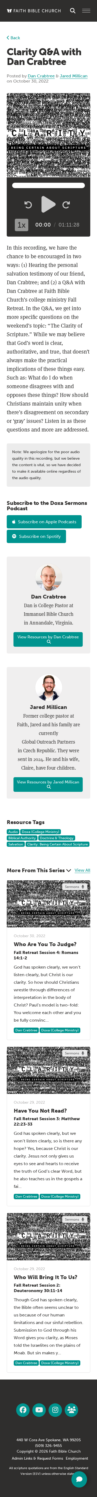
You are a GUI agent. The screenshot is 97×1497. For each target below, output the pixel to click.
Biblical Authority (22, 838)
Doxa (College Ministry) (40, 832)
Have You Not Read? (40, 1110)
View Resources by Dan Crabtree (48, 637)
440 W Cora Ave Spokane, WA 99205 (48, 1440)
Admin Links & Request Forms (37, 1458)
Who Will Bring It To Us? (45, 1277)
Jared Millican (74, 76)
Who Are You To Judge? (45, 944)
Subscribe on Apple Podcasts (47, 521)
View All (82, 870)
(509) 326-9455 (48, 1445)
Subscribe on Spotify (40, 536)
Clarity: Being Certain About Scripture (57, 844)
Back (14, 37)
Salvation (15, 844)
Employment (77, 1458)
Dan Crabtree (41, 76)
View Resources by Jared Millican (48, 782)
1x (22, 225)
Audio (13, 832)
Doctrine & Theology (57, 838)
